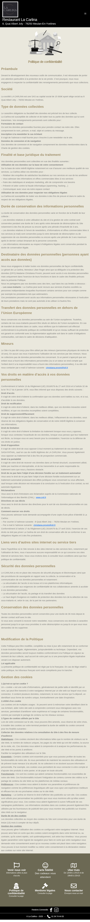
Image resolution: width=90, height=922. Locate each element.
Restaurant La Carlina (19, 19)
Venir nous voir (17, 870)
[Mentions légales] (45, 886)
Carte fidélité (45, 870)
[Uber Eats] (74, 865)
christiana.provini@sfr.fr (57, 368)
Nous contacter (74, 890)
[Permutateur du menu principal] (85, 13)
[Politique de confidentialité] (16, 886)
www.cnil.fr (41, 497)
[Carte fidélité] (45, 865)
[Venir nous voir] (17, 865)
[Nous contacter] (74, 886)
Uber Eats (74, 870)
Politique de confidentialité (16, 892)
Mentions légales (45, 890)
